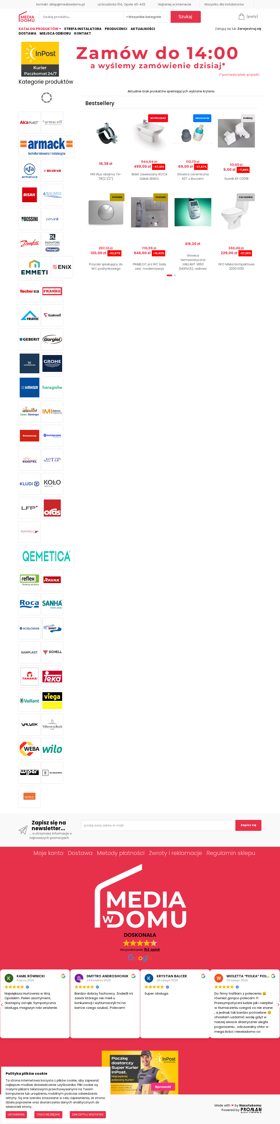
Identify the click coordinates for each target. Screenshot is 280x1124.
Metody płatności (121, 853)
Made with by (238, 1105)
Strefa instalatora (83, 28)
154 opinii (152, 949)
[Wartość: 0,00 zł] (243, 16)
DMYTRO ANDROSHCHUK (107, 976)
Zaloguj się (223, 28)
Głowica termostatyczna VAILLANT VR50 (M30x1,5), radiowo (193, 262)
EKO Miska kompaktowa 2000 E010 (236, 266)
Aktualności (143, 28)
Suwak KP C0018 (236, 178)
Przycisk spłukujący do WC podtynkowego (106, 266)
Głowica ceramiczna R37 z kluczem (193, 176)
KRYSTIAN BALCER (172, 976)
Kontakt (82, 33)
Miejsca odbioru (55, 33)
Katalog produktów (39, 28)
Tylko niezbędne (48, 1114)
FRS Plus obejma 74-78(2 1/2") (106, 176)
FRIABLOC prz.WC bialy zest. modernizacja (149, 266)
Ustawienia (16, 1114)
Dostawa (27, 33)
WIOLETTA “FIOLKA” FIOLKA (248, 976)
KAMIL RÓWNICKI (31, 976)
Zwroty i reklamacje (175, 853)
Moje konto (48, 853)
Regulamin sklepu (230, 853)
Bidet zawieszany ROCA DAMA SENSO (149, 176)
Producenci (116, 28)
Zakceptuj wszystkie (88, 1114)
